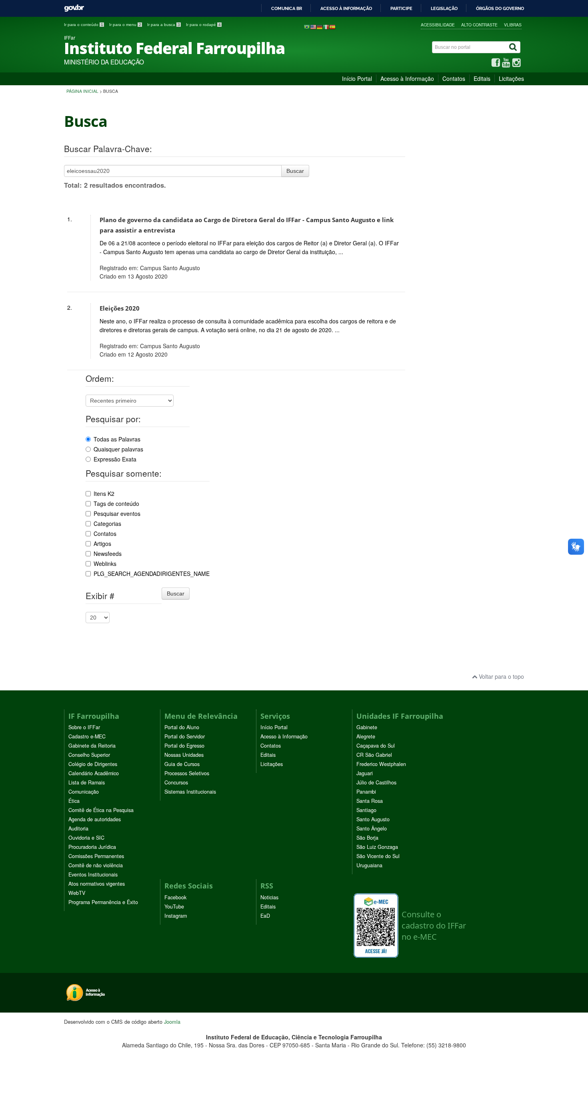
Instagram (175, 915)
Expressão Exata (115, 459)
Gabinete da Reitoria (92, 745)
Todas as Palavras (117, 439)
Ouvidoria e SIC (86, 837)
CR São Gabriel (374, 754)
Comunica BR (286, 8)
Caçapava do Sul (375, 745)
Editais (482, 78)
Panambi (366, 791)
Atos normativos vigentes (96, 883)
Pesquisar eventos (117, 513)
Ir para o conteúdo (83, 24)
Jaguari (364, 773)
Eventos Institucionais (93, 874)
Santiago (366, 810)
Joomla (172, 1021)
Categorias (107, 523)
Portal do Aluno (181, 727)
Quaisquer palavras (118, 449)
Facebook (175, 897)
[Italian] (326, 26)
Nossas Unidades (184, 754)
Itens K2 (104, 493)
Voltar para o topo (500, 676)
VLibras (513, 25)
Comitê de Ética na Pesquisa (101, 810)
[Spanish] (332, 26)
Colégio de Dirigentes (92, 764)
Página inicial (82, 91)
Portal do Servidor (184, 736)
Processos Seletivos (186, 773)
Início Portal (357, 78)
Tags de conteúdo (116, 503)
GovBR (74, 8)
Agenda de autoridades (94, 819)
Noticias (269, 897)
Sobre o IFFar (84, 727)
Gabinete (366, 727)
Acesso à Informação (407, 78)
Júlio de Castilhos (376, 782)
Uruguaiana (369, 865)
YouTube (174, 906)
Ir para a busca (163, 24)
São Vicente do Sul (378, 856)
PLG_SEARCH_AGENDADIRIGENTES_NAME (152, 574)
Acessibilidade (438, 25)
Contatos (453, 78)
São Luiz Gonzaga (377, 846)
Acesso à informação (346, 8)
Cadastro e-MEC (87, 736)
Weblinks (105, 564)
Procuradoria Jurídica (92, 846)
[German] (319, 26)
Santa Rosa (369, 800)
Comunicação (83, 791)
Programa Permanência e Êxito (103, 902)
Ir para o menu (125, 24)
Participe (401, 8)
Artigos (102, 543)
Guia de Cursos (182, 764)
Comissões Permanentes (96, 856)
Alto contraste (479, 25)
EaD (265, 915)
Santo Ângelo (371, 828)
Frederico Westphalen (381, 764)
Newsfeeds (108, 554)
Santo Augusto (373, 819)
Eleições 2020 (120, 308)
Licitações (511, 78)
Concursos (176, 782)
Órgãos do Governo (500, 8)
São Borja (367, 837)
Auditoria (78, 828)
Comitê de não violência (95, 865)
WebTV (76, 892)
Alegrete (365, 736)
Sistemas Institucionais (190, 791)
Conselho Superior (89, 754)
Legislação (444, 8)
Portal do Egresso (184, 745)
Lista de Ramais (86, 782)
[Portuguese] (307, 26)
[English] (313, 26)
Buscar (295, 171)
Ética (74, 800)
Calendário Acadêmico (93, 773)
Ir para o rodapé (203, 24)
